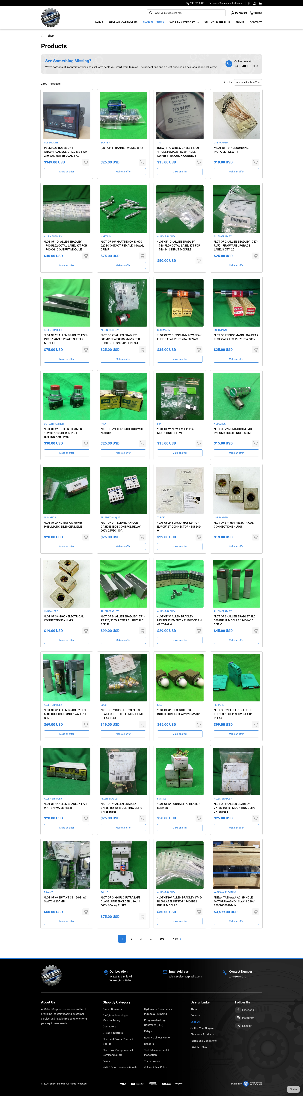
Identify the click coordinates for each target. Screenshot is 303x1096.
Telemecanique (110, 517)
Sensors (149, 1043)
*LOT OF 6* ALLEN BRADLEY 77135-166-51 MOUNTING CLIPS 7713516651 (234, 807)
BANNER (105, 142)
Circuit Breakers (112, 1009)
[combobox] (186, 12)
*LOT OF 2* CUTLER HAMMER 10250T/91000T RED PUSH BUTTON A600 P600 (63, 433)
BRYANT (48, 892)
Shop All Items (153, 22)
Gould (104, 892)
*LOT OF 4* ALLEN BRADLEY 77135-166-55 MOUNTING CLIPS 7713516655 (121, 807)
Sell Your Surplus (217, 22)
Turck (161, 517)
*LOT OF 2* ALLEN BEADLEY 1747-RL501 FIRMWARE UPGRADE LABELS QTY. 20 (236, 245)
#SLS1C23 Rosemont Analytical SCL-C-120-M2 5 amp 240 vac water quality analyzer (66, 152)
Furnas (161, 798)
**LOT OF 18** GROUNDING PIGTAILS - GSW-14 (231, 149)
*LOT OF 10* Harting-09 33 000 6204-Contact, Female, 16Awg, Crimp (122, 245)
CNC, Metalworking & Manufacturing (115, 1018)
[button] (256, 13)
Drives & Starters (113, 1032)
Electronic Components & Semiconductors (118, 1052)
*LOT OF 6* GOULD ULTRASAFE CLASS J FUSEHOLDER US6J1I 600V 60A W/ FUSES (120, 901)
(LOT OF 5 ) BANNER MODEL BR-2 (122, 147)
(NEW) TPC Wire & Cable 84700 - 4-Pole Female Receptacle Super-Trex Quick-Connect (178, 151)
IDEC (159, 705)
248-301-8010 (246, 66)
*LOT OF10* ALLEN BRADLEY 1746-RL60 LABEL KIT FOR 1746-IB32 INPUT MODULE (179, 901)
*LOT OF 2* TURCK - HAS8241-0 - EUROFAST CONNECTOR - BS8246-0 (179, 526)
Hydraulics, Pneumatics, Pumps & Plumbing (158, 1011)
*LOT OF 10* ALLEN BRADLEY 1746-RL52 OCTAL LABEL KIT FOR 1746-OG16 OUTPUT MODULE (65, 245)
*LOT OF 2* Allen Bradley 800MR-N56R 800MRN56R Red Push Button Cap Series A (120, 339)
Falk (103, 423)
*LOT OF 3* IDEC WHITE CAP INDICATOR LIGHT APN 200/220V (178, 712)
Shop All (195, 1021)
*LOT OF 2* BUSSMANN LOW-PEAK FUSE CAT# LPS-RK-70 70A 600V (236, 337)
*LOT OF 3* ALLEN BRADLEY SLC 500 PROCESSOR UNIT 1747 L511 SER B (65, 714)
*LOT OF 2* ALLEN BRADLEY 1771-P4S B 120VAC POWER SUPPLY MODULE (66, 339)
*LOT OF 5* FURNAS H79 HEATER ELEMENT (178, 805)
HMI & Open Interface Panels (120, 1067)
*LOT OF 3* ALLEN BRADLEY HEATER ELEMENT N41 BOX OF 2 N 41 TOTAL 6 (179, 620)
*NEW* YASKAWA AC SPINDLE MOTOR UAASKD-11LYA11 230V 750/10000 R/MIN (234, 901)
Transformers (152, 1061)
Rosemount (51, 142)
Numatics (220, 423)
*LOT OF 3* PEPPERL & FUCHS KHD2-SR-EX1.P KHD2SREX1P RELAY (233, 714)
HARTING (106, 236)
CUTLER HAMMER (54, 423)
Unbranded (221, 142)
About (239, 22)
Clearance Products (202, 1034)
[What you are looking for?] (150, 12)
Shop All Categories (122, 22)
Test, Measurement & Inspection (156, 1052)
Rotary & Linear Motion (157, 1037)
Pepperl (219, 705)
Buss (104, 705)
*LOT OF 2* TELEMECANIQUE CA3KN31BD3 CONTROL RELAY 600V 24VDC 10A (121, 526)
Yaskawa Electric (225, 892)
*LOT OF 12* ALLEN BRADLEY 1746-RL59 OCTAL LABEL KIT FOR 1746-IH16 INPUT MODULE (178, 245)
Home (99, 22)
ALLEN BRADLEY (53, 236)
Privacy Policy (198, 1047)
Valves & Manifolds (155, 1067)
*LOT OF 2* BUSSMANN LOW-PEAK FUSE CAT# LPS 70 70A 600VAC (179, 337)
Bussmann (163, 330)
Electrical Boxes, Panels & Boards (118, 1041)
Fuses (106, 1061)
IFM (159, 423)
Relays (148, 1031)
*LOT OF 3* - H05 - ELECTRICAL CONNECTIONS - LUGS (64, 618)
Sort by (227, 82)
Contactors (109, 1026)
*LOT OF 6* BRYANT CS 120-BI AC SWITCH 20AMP (65, 899)
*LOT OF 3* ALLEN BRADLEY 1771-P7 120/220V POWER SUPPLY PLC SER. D (123, 620)
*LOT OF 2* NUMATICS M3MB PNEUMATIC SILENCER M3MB (233, 431)
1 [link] (122, 938)
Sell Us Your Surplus (202, 1028)
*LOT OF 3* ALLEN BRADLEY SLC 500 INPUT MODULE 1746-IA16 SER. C (234, 620)
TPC (159, 142)
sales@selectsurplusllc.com (185, 976)
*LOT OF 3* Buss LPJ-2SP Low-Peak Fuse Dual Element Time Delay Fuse (122, 714)
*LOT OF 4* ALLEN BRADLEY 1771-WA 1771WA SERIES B (66, 805)
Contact (256, 22)
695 (162, 938)
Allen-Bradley (223, 236)
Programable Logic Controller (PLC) (155, 1022)
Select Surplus (57, 1083)
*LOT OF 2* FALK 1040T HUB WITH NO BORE (122, 431)
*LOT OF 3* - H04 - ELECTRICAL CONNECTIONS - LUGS (234, 524)
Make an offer (66, 171)
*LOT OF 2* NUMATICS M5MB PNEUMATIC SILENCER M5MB (63, 524)
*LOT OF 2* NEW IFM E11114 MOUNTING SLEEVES (175, 431)
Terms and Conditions (203, 1040)
